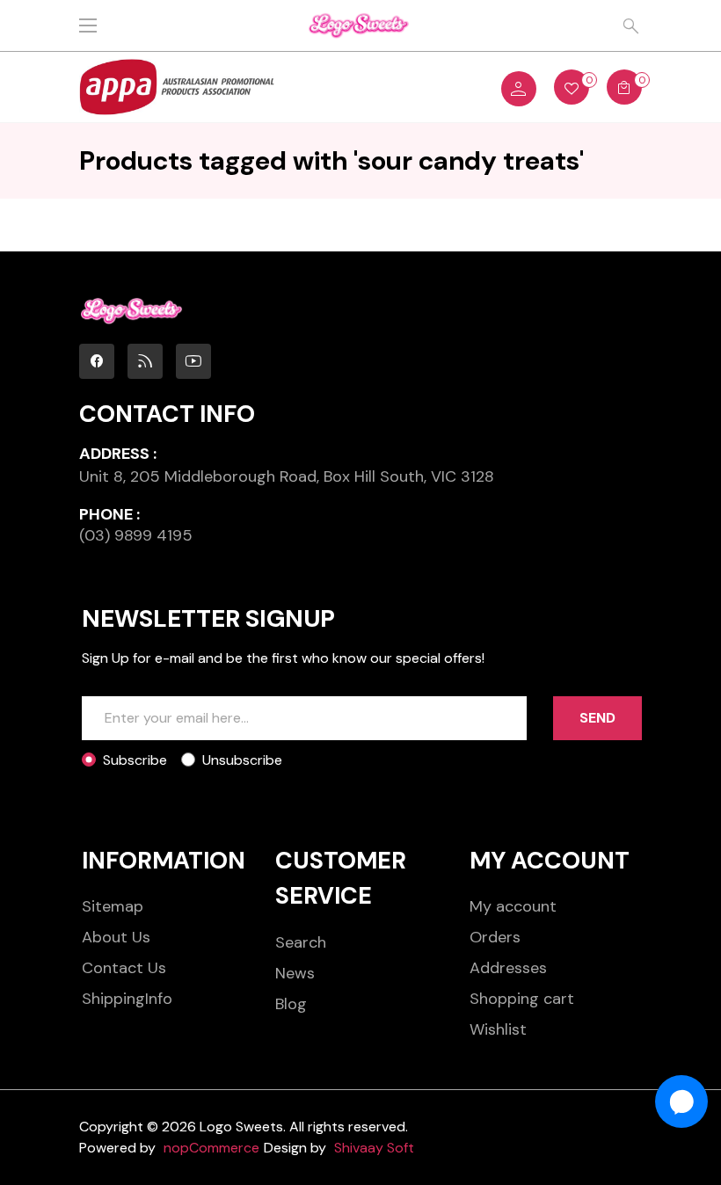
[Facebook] (96, 361)
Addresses (508, 967)
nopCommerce (211, 1147)
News (295, 973)
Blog (291, 1003)
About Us (116, 937)
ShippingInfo (127, 998)
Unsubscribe (242, 760)
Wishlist (498, 1029)
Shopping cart (522, 998)
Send (597, 718)
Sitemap (112, 906)
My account (513, 906)
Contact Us (124, 967)
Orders (495, 937)
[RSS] (145, 361)
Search (300, 942)
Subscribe (135, 760)
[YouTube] (193, 361)
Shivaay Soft (374, 1147)
